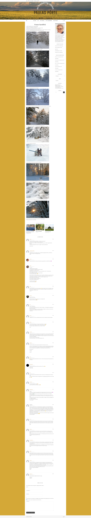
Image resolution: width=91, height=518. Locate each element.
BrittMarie (31, 440)
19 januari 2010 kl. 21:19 (32, 474)
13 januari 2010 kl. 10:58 (32, 296)
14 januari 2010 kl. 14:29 (32, 390)
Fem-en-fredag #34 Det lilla (58, 47)
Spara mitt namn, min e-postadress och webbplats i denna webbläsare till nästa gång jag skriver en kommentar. (40, 498)
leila (30, 356)
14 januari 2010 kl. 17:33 (32, 405)
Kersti (30, 451)
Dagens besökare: (57, 84)
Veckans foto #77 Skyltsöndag (58, 52)
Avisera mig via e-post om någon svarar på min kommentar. (34, 499)
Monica (31, 295)
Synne (30, 265)
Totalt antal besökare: (58, 86)
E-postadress (28, 490)
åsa (30, 304)
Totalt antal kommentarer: (58, 88)
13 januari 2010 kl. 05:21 (32, 266)
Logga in (64, 516)
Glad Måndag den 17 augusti (58, 50)
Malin (30, 322)
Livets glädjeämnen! (49, 20)
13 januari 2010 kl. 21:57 (32, 357)
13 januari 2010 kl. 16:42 (32, 316)
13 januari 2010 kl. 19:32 (32, 332)
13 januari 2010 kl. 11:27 (32, 305)
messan (31, 429)
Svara (53, 250)
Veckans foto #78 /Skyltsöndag (59, 45)
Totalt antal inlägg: (57, 87)
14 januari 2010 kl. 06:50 (32, 373)
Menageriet (31, 389)
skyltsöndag (42, 20)
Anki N (30, 239)
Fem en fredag (55, 20)
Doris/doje (31, 364)
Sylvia (30, 315)
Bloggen (34, 20)
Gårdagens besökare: (58, 85)
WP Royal (31, 516)
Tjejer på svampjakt (39, 231)
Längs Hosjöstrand (48, 231)
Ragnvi (30, 460)
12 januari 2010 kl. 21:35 (32, 251)
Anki (55, 66)
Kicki (30, 286)
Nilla (30, 419)
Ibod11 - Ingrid (57, 63)
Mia (30, 372)
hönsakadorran (32, 250)
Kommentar (27, 501)
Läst (38, 20)
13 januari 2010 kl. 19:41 (32, 343)
